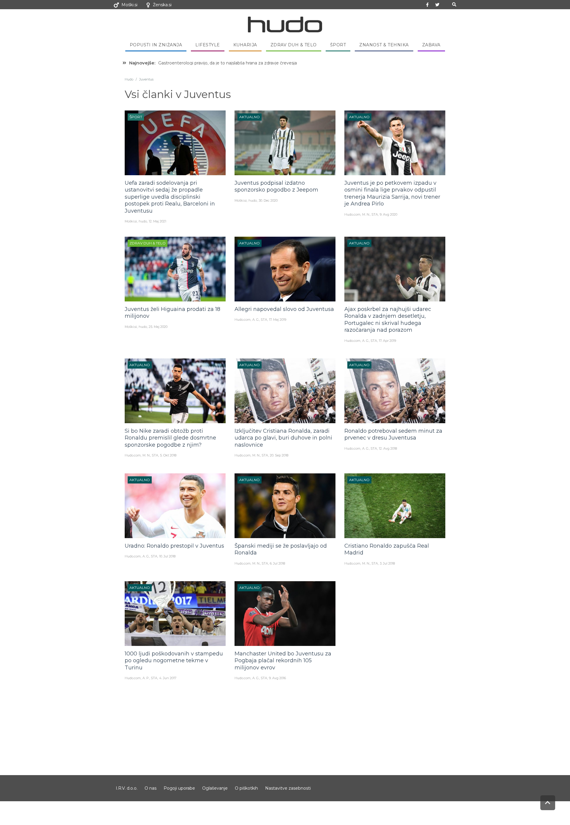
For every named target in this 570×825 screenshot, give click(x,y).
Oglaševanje (215, 788)
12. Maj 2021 (157, 221)
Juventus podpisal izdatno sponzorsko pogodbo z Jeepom (276, 186)
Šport (338, 45)
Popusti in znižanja (156, 45)
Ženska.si (162, 4)
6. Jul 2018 (277, 563)
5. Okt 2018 (168, 455)
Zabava (431, 45)
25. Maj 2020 (158, 327)
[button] (454, 4)
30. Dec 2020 (268, 200)
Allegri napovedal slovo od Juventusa (284, 309)
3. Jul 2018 (387, 563)
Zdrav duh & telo (293, 45)
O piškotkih (246, 788)
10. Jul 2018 (167, 556)
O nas (150, 788)
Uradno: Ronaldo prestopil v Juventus (174, 546)
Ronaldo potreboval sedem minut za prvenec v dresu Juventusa (393, 434)
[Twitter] (437, 5)
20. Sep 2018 (279, 455)
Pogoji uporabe (179, 788)
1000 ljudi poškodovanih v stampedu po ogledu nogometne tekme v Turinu (174, 660)
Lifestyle (207, 45)
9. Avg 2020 (388, 214)
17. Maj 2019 (277, 319)
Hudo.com (352, 214)
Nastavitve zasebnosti (288, 788)
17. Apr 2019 (387, 341)
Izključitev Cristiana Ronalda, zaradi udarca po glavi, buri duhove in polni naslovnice (283, 438)
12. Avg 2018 (388, 448)
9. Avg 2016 (277, 678)
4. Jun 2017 (167, 678)
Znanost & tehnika (384, 45)
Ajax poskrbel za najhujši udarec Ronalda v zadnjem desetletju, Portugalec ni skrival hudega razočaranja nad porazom (387, 319)
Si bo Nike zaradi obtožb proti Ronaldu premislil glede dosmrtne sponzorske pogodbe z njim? (170, 438)
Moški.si (129, 4)
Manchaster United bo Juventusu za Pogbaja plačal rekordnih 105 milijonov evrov (283, 660)
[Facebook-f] (427, 5)
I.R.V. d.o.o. (126, 788)
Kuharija (245, 45)
